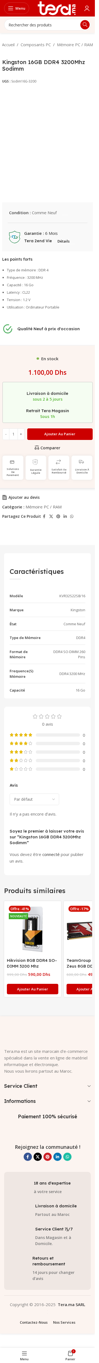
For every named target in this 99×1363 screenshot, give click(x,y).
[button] (32, 989)
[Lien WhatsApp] (71, 516)
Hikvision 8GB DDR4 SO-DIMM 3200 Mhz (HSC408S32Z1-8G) (32, 966)
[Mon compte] (86, 8)
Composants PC (36, 44)
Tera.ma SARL (71, 1304)
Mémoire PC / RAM (75, 44)
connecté (51, 854)
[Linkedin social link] (65, 516)
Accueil (8, 44)
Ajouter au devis (24, 497)
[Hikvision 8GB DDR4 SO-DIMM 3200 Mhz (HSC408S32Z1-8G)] (32, 929)
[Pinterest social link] (58, 516)
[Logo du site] (57, 7)
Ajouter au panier (59, 433)
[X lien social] (51, 516)
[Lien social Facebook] (44, 516)
